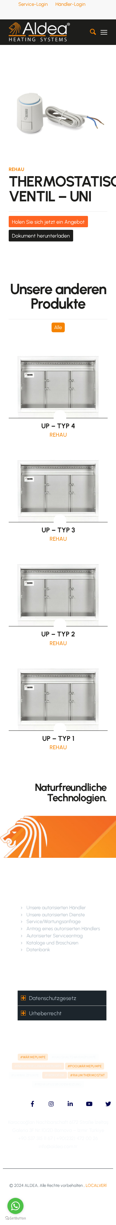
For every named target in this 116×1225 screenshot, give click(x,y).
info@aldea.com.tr (58, 1146)
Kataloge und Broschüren (52, 943)
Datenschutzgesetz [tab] (52, 998)
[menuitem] (33, 4)
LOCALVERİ (96, 1185)
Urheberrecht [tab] (45, 1013)
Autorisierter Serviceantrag (54, 936)
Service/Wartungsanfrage (53, 921)
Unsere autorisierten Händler (56, 908)
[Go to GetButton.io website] (15, 1218)
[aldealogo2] (48, 32)
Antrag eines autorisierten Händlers (63, 929)
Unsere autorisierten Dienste (55, 915)
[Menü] (104, 32)
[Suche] (89, 32)
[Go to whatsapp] (15, 1206)
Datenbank (38, 950)
